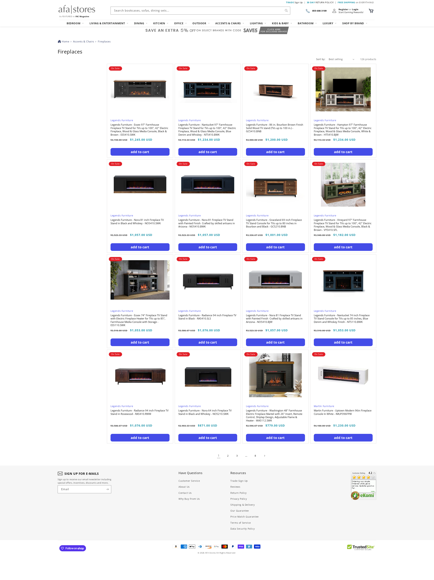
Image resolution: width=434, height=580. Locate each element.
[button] (371, 11)
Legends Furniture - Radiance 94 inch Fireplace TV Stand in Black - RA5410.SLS (207, 317)
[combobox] (200, 10)
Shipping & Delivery (242, 504)
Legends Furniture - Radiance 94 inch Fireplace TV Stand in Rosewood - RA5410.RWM (140, 412)
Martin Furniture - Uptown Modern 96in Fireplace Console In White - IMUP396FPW (342, 412)
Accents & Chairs (83, 41)
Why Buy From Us (189, 498)
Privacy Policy (238, 498)
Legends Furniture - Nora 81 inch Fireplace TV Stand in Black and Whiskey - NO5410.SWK (137, 221)
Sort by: (320, 59)
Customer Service (189, 480)
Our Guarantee (239, 510)
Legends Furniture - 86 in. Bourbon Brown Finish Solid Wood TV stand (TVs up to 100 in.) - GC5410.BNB (274, 128)
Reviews (235, 486)
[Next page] (264, 455)
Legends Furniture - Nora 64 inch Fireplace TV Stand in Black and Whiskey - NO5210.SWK (205, 412)
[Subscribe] (107, 489)
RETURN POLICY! (320, 2)
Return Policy (238, 492)
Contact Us (185, 492)
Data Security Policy (242, 528)
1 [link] (219, 455)
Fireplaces (104, 41)
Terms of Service (240, 522)
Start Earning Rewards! (351, 12)
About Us (184, 486)
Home (65, 41)
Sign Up (294, 2)
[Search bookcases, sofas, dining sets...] (286, 10)
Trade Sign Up (239, 480)
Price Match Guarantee (244, 516)
